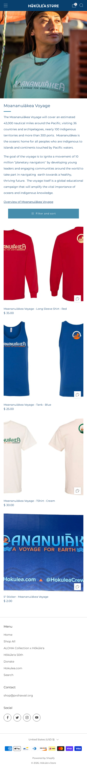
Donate (9, 661)
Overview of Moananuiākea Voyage (28, 201)
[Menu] (6, 5)
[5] (43, 553)
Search (8, 675)
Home (8, 634)
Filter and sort (46, 213)
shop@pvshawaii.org (18, 695)
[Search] (81, 5)
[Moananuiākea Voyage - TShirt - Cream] (43, 457)
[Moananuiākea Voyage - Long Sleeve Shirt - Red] (43, 265)
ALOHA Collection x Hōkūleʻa (24, 648)
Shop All (9, 641)
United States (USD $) (42, 739)
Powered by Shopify (43, 758)
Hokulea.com (13, 668)
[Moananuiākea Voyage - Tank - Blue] (43, 360)
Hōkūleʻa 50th (13, 654)
